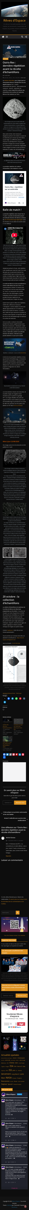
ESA (11, 1066)
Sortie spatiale (21, 1081)
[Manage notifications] (25, 1206)
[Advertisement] (14, 772)
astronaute (13, 1060)
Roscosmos (5, 1081)
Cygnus (3, 1066)
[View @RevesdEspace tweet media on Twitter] (12, 1115)
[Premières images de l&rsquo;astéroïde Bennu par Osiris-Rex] (18, 721)
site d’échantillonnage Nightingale (13, 219)
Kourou (20, 1070)
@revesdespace (17, 1100)
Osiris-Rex (5, 58)
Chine (11, 1063)
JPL (16, 1070)
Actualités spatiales (10, 1055)
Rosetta (11, 1081)
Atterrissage (22, 1060)
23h (24, 1100)
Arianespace (21, 1058)
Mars (3, 1078)
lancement (6, 1074)
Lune (22, 1074)
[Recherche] (17, 912)
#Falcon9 (7, 1171)
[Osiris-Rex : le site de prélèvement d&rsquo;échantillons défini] (7, 738)
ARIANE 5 (15, 1058)
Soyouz (4, 1084)
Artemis (2, 1060)
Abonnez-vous (20, 802)
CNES (16, 1063)
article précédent (18, 405)
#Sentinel (17, 1147)
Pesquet (14, 1078)
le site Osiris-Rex (16, 643)
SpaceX (10, 1084)
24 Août (25, 1123)
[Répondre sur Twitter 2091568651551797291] (6, 1182)
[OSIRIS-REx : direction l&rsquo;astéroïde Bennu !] (7, 721)
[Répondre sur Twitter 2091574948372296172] (6, 1162)
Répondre (8, 856)
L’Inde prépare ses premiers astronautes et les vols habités (15, 813)
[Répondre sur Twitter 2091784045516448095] (6, 1118)
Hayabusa (3, 1070)
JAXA (14, 1070)
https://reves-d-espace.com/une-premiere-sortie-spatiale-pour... (15, 1134)
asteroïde (6, 77)
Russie (15, 1081)
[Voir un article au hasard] (26, 37)
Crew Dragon (22, 1063)
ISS (10, 1070)
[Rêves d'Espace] (3, 37)
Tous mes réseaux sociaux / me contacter (14, 935)
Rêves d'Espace (14, 20)
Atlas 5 (17, 1060)
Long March (15, 1074)
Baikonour (3, 1063)
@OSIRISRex (23, 353)
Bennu (10, 77)
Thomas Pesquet (17, 1084)
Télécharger (19, 693)
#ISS (7, 1128)
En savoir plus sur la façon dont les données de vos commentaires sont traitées (14, 901)
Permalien (21, 840)
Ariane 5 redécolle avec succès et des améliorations (15, 819)
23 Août (25, 1145)
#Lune (20, 1171)
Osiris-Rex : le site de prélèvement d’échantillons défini (7, 744)
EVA (15, 1066)
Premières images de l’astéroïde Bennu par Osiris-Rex (18, 727)
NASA (9, 1077)
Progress (19, 1078)
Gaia (24, 1066)
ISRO (7, 1070)
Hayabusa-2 (10, 630)
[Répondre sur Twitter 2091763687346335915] (6, 1140)
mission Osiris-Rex (9, 80)
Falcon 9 (19, 1066)
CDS (14, 77)
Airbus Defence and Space (6, 1058)
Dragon (7, 1066)
